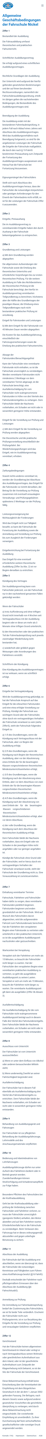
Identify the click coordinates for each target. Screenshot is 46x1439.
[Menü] (42, 5)
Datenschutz (31, 1436)
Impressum (20, 1436)
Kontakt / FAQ (7, 1436)
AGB (40, 1436)
